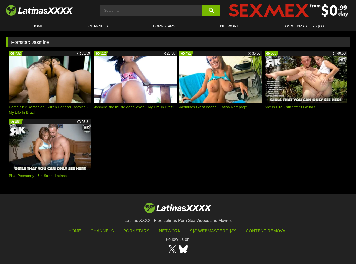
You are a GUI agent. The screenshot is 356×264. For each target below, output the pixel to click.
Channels (102, 231)
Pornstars (164, 26)
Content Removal (267, 231)
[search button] (211, 10)
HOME (37, 26)
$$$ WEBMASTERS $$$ (304, 26)
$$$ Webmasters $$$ (213, 231)
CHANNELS (98, 26)
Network (229, 26)
